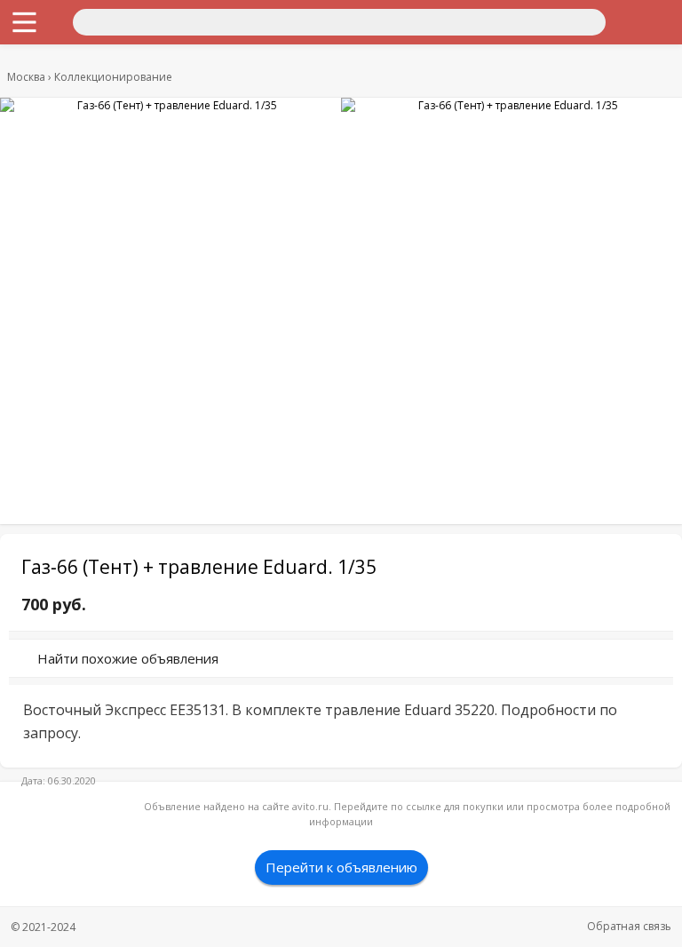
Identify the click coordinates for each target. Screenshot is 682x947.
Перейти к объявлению (341, 867)
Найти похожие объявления (127, 658)
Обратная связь (629, 926)
